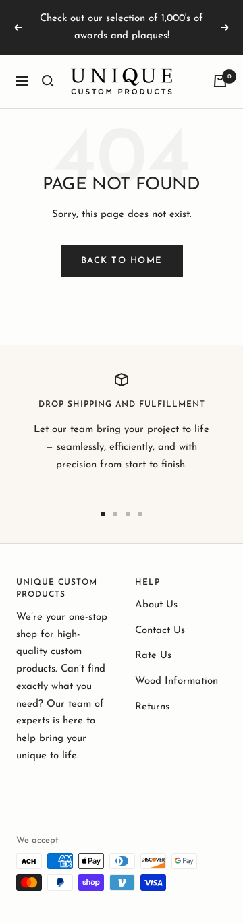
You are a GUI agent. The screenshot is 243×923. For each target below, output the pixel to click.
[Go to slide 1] (103, 514)
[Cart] (220, 81)
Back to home (122, 260)
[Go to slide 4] (140, 514)
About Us (156, 605)
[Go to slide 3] (128, 514)
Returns (152, 707)
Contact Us (160, 631)
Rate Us (153, 656)
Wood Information (176, 681)
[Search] (48, 81)
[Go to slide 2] (115, 514)
